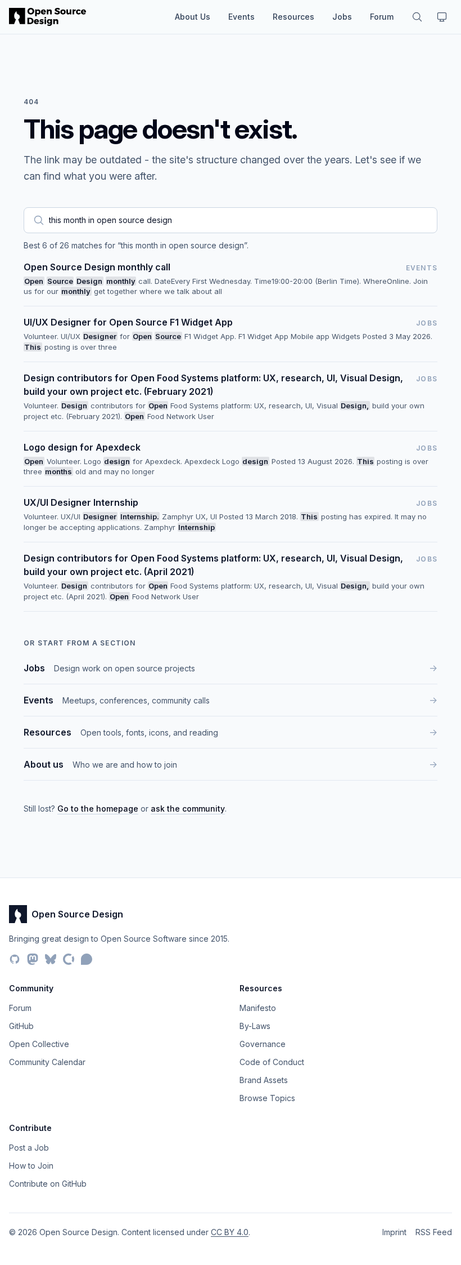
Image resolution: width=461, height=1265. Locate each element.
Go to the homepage (97, 808)
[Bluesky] (50, 959)
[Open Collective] (68, 959)
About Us (192, 16)
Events (241, 16)
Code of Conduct (271, 1062)
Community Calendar (47, 1062)
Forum (382, 16)
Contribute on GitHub (48, 1183)
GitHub (21, 1026)
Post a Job (29, 1147)
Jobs (342, 16)
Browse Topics (267, 1098)
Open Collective (39, 1044)
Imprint (394, 1232)
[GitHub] (14, 959)
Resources (293, 16)
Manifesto (257, 1008)
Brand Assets (263, 1080)
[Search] (417, 17)
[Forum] (86, 959)
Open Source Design (77, 914)
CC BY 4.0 (229, 1232)
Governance (262, 1044)
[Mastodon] (32, 959)
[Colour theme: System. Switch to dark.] (442, 17)
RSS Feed (433, 1232)
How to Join (31, 1165)
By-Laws (254, 1026)
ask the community (188, 808)
